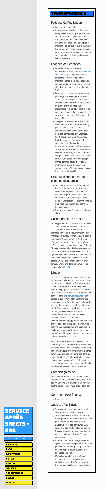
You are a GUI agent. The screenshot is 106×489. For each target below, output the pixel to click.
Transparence (14, 473)
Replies (10, 463)
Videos (10, 478)
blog (58, 226)
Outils (10, 458)
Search (10, 482)
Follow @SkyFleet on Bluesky (15, 438)
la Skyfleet (13, 454)
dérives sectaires (75, 296)
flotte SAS (65, 267)
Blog (9, 449)
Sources (11, 468)
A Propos (11, 444)
